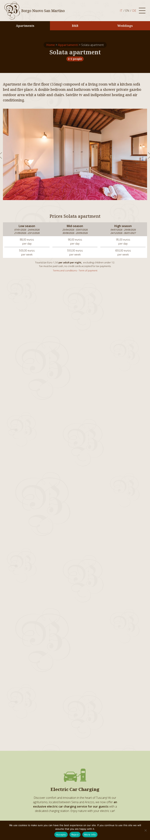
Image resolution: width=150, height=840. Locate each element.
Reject (75, 834)
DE (134, 11)
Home (50, 45)
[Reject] (145, 830)
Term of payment (88, 270)
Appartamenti (68, 45)
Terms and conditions (65, 270)
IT (121, 11)
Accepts (61, 834)
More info (90, 834)
